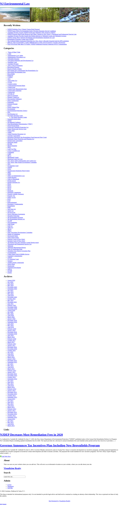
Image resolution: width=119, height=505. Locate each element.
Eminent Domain (12, 104)
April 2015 (10, 367)
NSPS (9, 174)
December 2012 (12, 412)
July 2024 (10, 282)
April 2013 (10, 405)
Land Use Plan (11, 149)
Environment (11, 109)
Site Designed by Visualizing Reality (59, 501)
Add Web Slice (6, 456)
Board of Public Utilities (14, 69)
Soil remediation (12, 222)
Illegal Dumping (12, 145)
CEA (9, 79)
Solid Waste (10, 224)
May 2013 (10, 404)
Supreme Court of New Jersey (16, 241)
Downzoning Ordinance (14, 99)
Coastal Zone (11, 87)
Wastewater (10, 266)
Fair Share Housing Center (19, 117)
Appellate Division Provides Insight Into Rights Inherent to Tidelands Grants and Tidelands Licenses (36, 36)
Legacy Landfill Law (13, 150)
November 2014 (12, 375)
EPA (8, 112)
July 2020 (10, 312)
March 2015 (11, 369)
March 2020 (11, 317)
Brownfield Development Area (16, 72)
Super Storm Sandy (13, 237)
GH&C (9, 132)
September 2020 (12, 309)
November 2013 (12, 394)
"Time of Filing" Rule (13, 52)
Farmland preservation (14, 119)
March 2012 (11, 425)
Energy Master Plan (13, 107)
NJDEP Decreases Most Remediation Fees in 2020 (31, 434)
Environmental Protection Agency (17, 110)
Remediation (11, 206)
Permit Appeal (11, 181)
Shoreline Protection (13, 216)
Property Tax (11, 196)
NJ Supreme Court (12, 166)
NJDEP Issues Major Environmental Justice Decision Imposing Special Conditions (31, 31)
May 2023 (10, 294)
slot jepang (3, 504)
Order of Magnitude (13, 179)
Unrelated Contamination (14, 256)
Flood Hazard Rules (13, 125)
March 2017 (11, 342)
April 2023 (10, 295)
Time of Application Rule (14, 249)
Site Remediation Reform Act (16, 219)
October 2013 (11, 395)
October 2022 (11, 299)
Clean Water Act (12, 80)
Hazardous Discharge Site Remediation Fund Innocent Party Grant (27, 137)
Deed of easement (12, 95)
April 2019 (10, 327)
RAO (9, 199)
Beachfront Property (13, 67)
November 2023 (12, 287)
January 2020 (11, 319)
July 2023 (10, 290)
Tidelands (10, 246)
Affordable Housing (13, 59)
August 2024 (11, 280)
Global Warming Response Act (16, 134)
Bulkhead (10, 75)
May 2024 (10, 285)
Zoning (9, 272)
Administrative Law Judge (15, 55)
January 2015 (11, 372)
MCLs (9, 155)
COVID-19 (10, 94)
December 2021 (12, 302)
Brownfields (11, 74)
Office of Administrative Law (16, 176)
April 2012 (10, 424)
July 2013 (10, 400)
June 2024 (10, 284)
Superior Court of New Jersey (16, 239)
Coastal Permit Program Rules (16, 85)
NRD (9, 172)
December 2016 (12, 347)
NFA (8, 164)
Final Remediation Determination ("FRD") (20, 124)
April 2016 (10, 355)
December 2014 (12, 374)
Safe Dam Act (11, 209)
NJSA (9, 169)
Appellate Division (13, 64)
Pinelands (10, 191)
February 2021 (11, 305)
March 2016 (11, 357)
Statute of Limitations (13, 234)
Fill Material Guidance (14, 122)
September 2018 (12, 334)
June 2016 (10, 354)
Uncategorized (11, 252)
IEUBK (9, 144)
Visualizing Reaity (12, 468)
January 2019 (11, 330)
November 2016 (12, 349)
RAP (8, 201)
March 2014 (11, 387)
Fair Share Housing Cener (15, 115)
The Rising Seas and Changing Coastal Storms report (23, 242)
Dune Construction (13, 100)
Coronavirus (11, 92)
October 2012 (11, 415)
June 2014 (10, 382)
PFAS (9, 184)
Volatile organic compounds (15, 262)
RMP (9, 207)
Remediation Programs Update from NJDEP (20, 39)
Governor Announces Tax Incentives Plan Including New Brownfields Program (50, 445)
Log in (9, 484)
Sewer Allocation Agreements (16, 214)
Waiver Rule (11, 264)
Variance (10, 261)
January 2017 (11, 345)
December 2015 (12, 360)
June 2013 (10, 402)
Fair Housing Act (12, 114)
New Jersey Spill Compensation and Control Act (21, 160)
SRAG (9, 229)
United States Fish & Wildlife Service (18, 254)
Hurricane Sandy (12, 142)
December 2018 (12, 332)
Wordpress (10, 486)
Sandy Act (10, 211)
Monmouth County (13, 157)
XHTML (10, 488)
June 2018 (10, 335)
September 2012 (12, 417)
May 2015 (10, 365)
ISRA (9, 147)
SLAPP (9, 221)
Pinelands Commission (14, 192)
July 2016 (10, 352)
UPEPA (9, 257)
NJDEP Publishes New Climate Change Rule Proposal (23, 29)
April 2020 (10, 315)
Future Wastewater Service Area (16, 129)
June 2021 (10, 304)
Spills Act (10, 227)
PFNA (9, 186)
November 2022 (12, 297)
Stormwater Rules (12, 236)
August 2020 (11, 310)
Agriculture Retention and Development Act (20, 60)
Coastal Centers (12, 84)
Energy (9, 105)
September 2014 (12, 379)
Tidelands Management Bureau (16, 247)
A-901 (9, 54)
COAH (9, 82)
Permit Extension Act (13, 182)
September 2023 (12, 289)
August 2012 (11, 419)
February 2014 (11, 389)
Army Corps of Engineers (15, 65)
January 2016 (11, 359)
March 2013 (11, 407)
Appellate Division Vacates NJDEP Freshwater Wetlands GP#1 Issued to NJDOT (31, 32)
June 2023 (10, 292)
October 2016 (11, 350)
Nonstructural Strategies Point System (18, 171)
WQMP (9, 271)
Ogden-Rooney (12, 177)
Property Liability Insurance (15, 194)
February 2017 (11, 344)
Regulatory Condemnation (15, 204)
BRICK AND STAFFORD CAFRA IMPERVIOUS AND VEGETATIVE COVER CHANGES (36, 42)
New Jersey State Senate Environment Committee (22, 162)
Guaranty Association (13, 135)
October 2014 (11, 377)
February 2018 (11, 339)
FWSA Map (11, 130)
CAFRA (10, 77)
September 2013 (12, 397)
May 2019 (10, 325)
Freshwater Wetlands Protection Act (17, 127)
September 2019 (12, 322)
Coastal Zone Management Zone (17, 89)
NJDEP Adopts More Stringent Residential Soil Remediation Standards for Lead (31, 37)
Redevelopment (12, 202)
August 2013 (11, 399)
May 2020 (10, 314)
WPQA (9, 269)
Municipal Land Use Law (15, 159)
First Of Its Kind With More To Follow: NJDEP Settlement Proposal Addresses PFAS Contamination (37, 44)
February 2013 (11, 409)
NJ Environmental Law (15, 3)
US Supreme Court (13, 259)
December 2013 (12, 392)
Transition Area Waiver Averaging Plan (18, 251)
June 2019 (10, 324)
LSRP (9, 154)
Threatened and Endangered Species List (19, 244)
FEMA (9, 120)
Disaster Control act (13, 97)
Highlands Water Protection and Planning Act (20, 139)
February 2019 (11, 329)
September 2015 (12, 362)
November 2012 (12, 414)
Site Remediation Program (15, 217)
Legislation (10, 152)
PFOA (9, 187)
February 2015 (11, 370)
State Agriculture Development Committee (19, 232)
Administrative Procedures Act (16, 57)
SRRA (9, 231)
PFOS (9, 189)
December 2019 (12, 320)
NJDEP (9, 167)
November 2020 (12, 307)
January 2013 (11, 410)
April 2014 (10, 385)
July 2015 (10, 364)
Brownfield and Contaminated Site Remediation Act (22, 70)
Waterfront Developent (14, 267)
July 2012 (10, 420)
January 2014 (11, 390)
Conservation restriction (14, 90)
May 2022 (10, 300)
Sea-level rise (11, 212)
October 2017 (11, 340)
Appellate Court (12, 62)
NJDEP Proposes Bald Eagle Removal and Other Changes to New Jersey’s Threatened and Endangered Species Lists (41, 34)
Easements (10, 102)
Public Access (11, 197)
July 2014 (10, 380)
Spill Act (10, 226)
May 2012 (10, 422)
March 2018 (11, 337)
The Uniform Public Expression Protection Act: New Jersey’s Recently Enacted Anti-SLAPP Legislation (38, 41)
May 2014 (10, 384)
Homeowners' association (14, 140)
